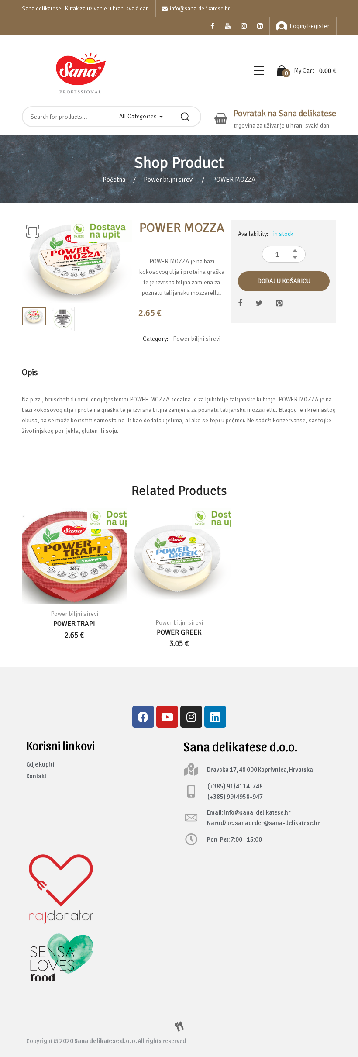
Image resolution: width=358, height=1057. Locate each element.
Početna (114, 179)
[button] (32, 231)
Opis (29, 372)
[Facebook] (143, 717)
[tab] (29, 374)
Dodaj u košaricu (284, 281)
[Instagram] (191, 717)
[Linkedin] (215, 717)
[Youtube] (167, 717)
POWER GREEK (179, 632)
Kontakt (36, 776)
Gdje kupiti (40, 764)
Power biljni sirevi (169, 179)
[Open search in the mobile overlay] (111, 116)
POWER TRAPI (74, 623)
